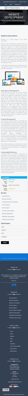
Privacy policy (13, 348)
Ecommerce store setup (15, 317)
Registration (17, 4)
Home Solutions (6, 196)
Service (9, 21)
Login (10, 4)
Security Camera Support (8, 210)
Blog (11, 341)
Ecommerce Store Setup (8, 219)
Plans (11, 339)
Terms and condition (15, 346)
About (11, 334)
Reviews (12, 336)
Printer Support (6, 205)
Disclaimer (12, 343)
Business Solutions (6, 199)
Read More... (14, 280)
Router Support (6, 207)
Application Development (8, 216)
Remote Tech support (14, 303)
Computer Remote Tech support (10, 202)
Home (3, 21)
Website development (14, 312)
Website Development (19, 21)
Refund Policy (13, 351)
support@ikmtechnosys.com (10, 1)
